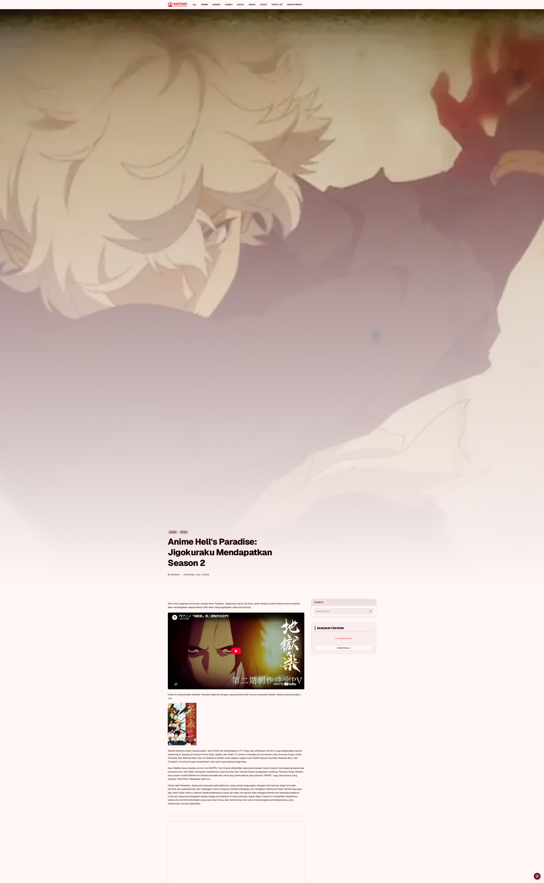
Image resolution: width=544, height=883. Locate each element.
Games (229, 4)
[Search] (370, 611)
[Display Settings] (537, 876)
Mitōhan (175, 574)
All (195, 4)
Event (263, 4)
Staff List (277, 4)
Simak (252, 4)
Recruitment (294, 4)
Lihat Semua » (344, 648)
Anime (204, 4)
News (184, 532)
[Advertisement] (332, 677)
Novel (240, 4)
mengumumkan (268, 603)
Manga (216, 4)
